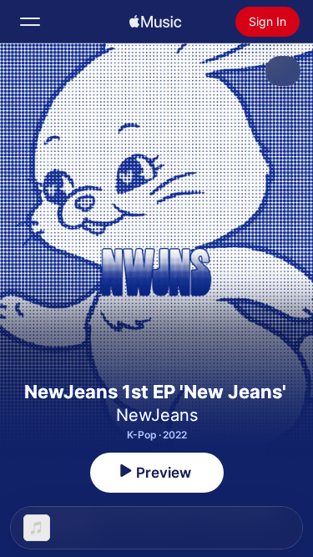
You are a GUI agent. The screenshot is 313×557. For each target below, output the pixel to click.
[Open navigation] (30, 21)
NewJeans (157, 415)
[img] (155, 21)
